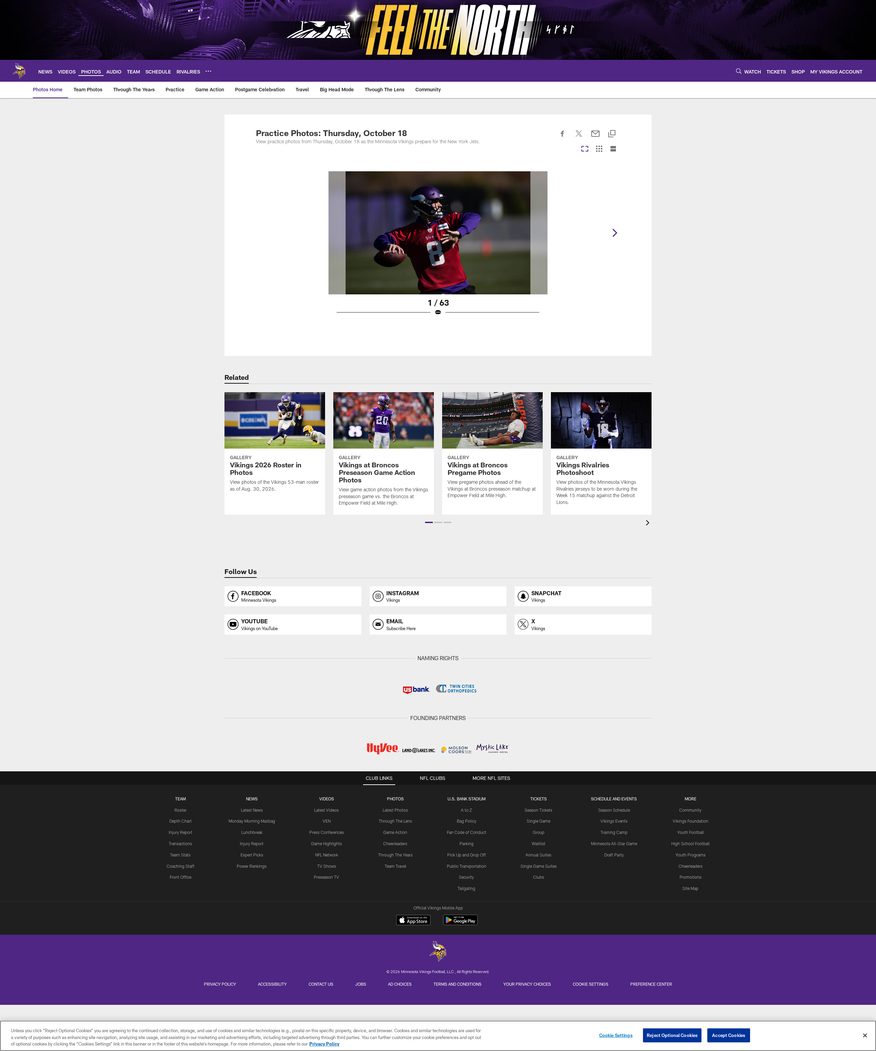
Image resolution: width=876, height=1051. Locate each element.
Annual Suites (538, 854)
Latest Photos (395, 810)
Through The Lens (395, 821)
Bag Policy (466, 821)
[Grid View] (599, 149)
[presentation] (649, 523)
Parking (467, 843)
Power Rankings (252, 866)
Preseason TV (326, 877)
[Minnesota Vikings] (438, 952)
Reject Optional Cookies (672, 1035)
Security (466, 877)
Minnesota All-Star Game (614, 843)
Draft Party (614, 854)
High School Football (690, 843)
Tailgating (466, 888)
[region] (438, 1036)
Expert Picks (252, 854)
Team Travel (395, 866)
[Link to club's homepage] (19, 71)
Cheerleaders (395, 843)
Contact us (321, 984)
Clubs (538, 877)
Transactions (180, 843)
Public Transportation (466, 866)
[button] (429, 522)
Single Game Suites (538, 866)
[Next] (614, 233)
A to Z (466, 810)
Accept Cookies (728, 1035)
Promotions (690, 877)
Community (690, 810)
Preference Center (651, 984)
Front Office (180, 877)
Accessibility (272, 984)
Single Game (538, 821)
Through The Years (395, 854)
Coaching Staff (180, 866)
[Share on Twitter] (579, 137)
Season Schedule (614, 810)
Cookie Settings (590, 984)
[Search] (739, 71)
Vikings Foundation (690, 821)
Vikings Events (614, 821)
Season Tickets (538, 810)
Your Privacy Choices (527, 984)
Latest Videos (326, 810)
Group (538, 832)
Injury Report (180, 832)
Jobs (360, 984)
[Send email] (595, 137)
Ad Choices (400, 984)
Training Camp (614, 832)
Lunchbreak (251, 832)
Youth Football (690, 832)
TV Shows (326, 866)
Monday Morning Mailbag (252, 821)
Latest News (252, 810)
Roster (180, 810)
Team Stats (180, 854)
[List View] (613, 149)
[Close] (865, 1035)
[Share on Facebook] (562, 137)
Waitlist (538, 843)
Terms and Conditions (457, 984)
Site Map (690, 888)
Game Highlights (326, 843)
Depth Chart (180, 821)
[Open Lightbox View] (438, 247)
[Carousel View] (585, 149)
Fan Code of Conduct (466, 832)
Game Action (395, 832)
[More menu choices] (208, 71)
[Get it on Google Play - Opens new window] (460, 923)
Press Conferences (326, 832)
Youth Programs (690, 854)
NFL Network (326, 854)
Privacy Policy (220, 984)
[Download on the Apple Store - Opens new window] (413, 921)
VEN (327, 821)
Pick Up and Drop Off (466, 854)
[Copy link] (611, 134)
